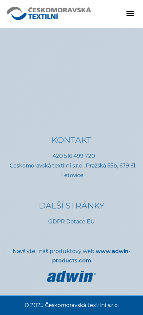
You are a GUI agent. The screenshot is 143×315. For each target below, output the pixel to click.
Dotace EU (80, 221)
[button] (130, 13)
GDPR (56, 221)
